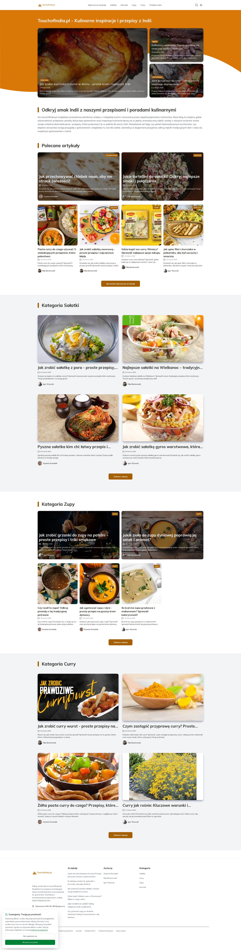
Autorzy (108, 868)
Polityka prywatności (65, 931)
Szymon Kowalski (51, 196)
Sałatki (113, 5)
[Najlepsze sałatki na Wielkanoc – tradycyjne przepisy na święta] (163, 338)
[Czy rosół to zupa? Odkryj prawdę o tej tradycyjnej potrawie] (58, 583)
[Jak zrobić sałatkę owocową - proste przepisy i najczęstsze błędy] (99, 225)
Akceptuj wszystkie (30, 942)
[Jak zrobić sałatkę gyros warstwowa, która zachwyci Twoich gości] (163, 417)
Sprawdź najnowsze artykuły (120, 283)
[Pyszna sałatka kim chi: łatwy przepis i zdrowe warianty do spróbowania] (78, 417)
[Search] (196, 5)
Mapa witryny (121, 931)
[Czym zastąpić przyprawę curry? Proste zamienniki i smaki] (163, 697)
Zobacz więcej (120, 476)
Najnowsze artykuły (97, 5)
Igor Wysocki (48, 384)
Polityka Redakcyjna (105, 931)
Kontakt (79, 931)
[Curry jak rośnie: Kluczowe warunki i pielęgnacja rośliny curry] (163, 776)
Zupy (134, 5)
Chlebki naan (155, 5)
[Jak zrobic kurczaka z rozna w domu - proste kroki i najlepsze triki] (92, 62)
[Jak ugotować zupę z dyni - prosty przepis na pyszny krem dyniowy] (99, 583)
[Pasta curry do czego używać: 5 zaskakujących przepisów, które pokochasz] (58, 225)
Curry (142, 5)
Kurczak (124, 5)
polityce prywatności (39, 930)
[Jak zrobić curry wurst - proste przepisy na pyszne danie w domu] (78, 697)
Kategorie (144, 868)
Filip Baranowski (134, 196)
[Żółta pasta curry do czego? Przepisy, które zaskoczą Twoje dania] (78, 776)
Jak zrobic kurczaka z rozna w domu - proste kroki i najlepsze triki (85, 84)
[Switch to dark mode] (201, 5)
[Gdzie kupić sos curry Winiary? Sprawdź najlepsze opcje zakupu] (141, 225)
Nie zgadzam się (30, 936)
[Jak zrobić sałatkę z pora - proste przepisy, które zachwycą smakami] (78, 338)
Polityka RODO (90, 931)
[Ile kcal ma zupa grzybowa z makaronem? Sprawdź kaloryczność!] (141, 583)
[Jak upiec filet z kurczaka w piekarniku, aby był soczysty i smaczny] (183, 225)
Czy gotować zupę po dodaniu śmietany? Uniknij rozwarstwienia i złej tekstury (83, 914)
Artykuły (72, 868)
